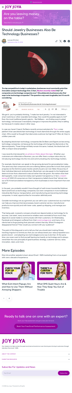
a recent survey (14, 177)
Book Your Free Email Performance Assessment (35, 325)
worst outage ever (44, 219)
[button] (3, 7)
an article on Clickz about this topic (39, 153)
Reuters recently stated (46, 90)
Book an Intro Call (37, 2)
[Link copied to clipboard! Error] (55, 41)
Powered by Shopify (18, 385)
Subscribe (62, 372)
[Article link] (18, 277)
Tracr (56, 128)
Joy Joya (9, 385)
